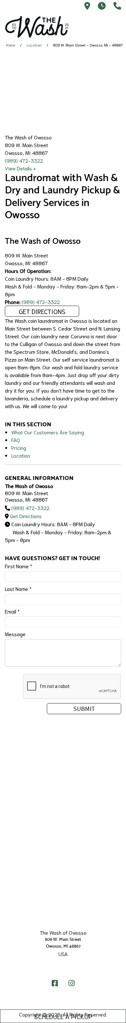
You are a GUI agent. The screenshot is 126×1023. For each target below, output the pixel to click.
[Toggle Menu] (114, 25)
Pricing (18, 447)
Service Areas (63, 800)
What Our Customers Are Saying (47, 432)
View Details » (20, 168)
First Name (18, 565)
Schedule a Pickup (63, 1016)
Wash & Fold (63, 809)
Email (12, 611)
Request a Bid (63, 827)
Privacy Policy (63, 909)
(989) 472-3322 (24, 160)
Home (10, 44)
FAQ (15, 439)
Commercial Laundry (63, 818)
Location (34, 44)
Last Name (18, 588)
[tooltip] (87, 6)
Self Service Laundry (63, 782)
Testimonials (63, 863)
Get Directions (42, 311)
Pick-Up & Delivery (63, 791)
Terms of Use (63, 918)
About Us (63, 836)
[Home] (37, 26)
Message (15, 633)
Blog (63, 900)
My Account (63, 854)
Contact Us (63, 845)
